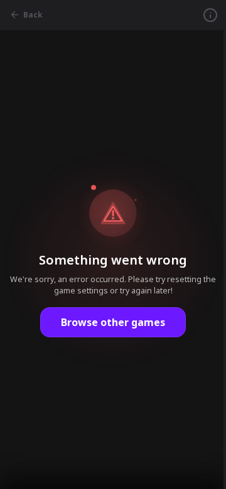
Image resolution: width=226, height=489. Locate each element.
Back (33, 14)
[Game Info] (210, 15)
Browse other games (113, 322)
